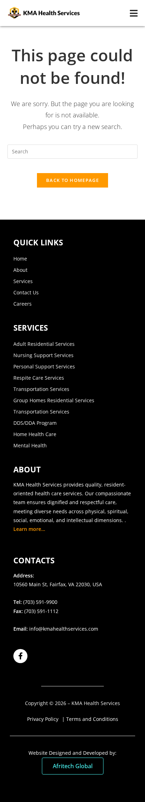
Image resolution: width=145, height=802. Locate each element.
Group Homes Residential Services (53, 400)
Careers (22, 303)
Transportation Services (41, 389)
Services (23, 281)
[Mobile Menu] (134, 13)
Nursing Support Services (43, 355)
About (20, 270)
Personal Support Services (44, 366)
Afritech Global (73, 766)
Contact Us (26, 292)
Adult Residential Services (44, 344)
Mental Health (30, 445)
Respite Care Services (38, 377)
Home (20, 258)
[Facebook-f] (20, 656)
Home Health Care (34, 434)
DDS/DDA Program (35, 423)
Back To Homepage (72, 180)
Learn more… (29, 529)
